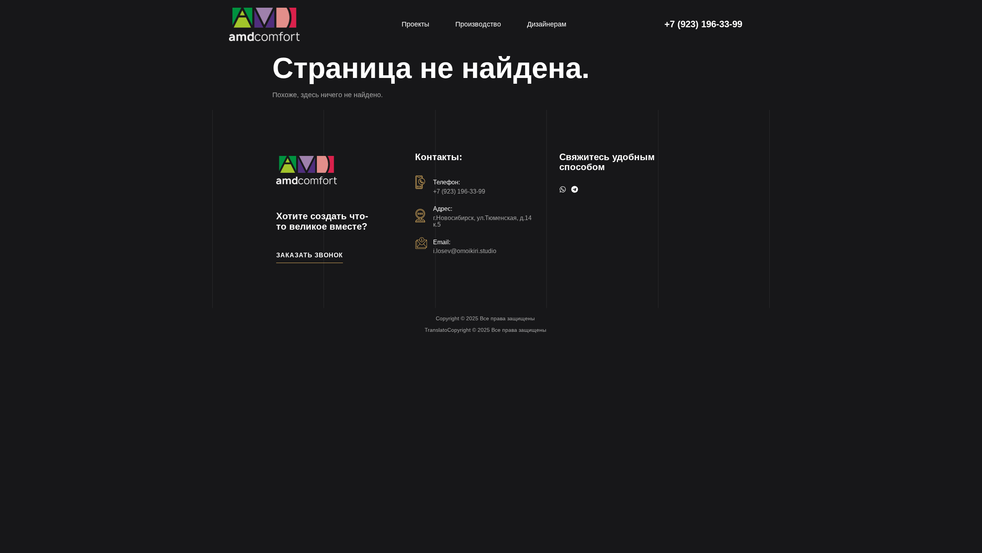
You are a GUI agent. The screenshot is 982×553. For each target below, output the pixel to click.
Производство (478, 24)
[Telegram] (574, 189)
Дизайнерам (546, 24)
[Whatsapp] (562, 189)
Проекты (415, 24)
